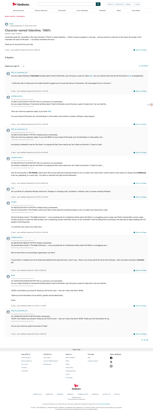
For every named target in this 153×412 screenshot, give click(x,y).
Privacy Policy (69, 367)
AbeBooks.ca (95, 394)
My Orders (24, 367)
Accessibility (69, 377)
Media (67, 361)
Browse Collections (41, 10)
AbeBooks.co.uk (37, 394)
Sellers (119, 10)
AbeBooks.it (70, 394)
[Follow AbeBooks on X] (119, 362)
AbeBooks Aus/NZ (83, 394)
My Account (119, 4)
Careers (68, 364)
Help (137, 4)
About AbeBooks (70, 357)
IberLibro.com (106, 394)
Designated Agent (71, 371)
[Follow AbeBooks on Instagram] (119, 366)
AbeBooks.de (49, 394)
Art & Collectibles (82, 10)
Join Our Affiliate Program (51, 361)
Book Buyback (47, 364)
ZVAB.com (117, 394)
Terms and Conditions (104, 404)
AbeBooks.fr (60, 394)
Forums (68, 374)
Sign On (110, 4)
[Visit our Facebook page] (119, 358)
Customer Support (93, 361)
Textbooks (102, 10)
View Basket (24, 371)
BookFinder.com (76, 398)
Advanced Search (18, 10)
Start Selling (136, 10)
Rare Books (62, 10)
